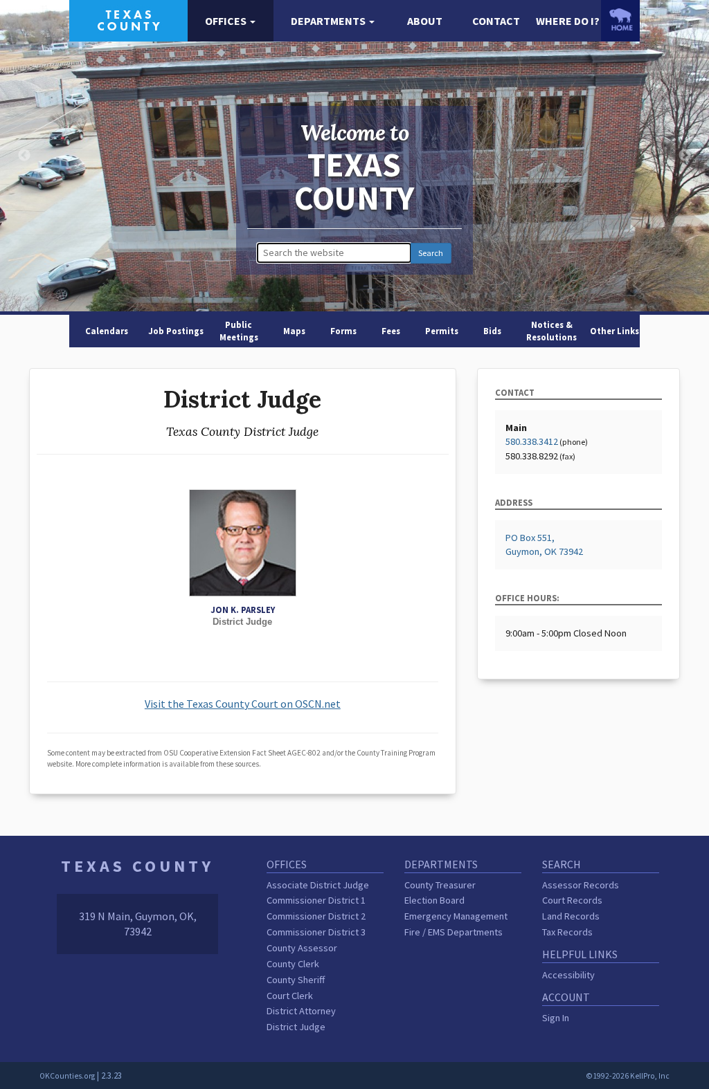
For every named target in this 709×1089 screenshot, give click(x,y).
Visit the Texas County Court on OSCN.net (243, 704)
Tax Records (567, 932)
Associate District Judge (318, 885)
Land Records (571, 916)
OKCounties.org (67, 1076)
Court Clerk (290, 995)
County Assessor (302, 948)
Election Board (434, 900)
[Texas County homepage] (128, 19)
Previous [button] (24, 156)
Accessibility (568, 975)
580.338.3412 (531, 441)
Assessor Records (580, 885)
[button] (230, 21)
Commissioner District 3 (316, 932)
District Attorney (301, 1011)
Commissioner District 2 (316, 916)
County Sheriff (296, 979)
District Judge (296, 1027)
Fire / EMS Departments (453, 932)
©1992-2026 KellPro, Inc (628, 1076)
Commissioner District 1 (316, 900)
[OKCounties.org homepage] (620, 19)
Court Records (572, 900)
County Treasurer (440, 885)
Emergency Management (456, 916)
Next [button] (685, 156)
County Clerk (293, 964)
